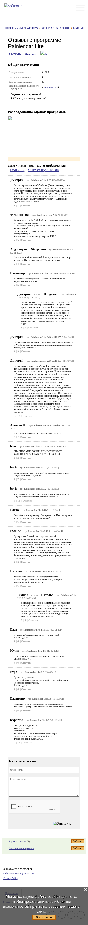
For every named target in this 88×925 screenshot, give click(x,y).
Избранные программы (21, 848)
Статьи (38, 18)
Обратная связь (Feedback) (18, 873)
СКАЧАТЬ (15, 54)
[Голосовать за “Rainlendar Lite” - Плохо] (20, 104)
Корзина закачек (17, 841)
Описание (30, 54)
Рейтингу (17, 170)
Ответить (26, 205)
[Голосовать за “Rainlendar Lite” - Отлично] (41, 104)
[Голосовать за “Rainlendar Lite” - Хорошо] (34, 104)
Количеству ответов (43, 170)
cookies (53, 896)
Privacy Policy (10, 878)
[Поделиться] (45, 54)
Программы (16, 18)
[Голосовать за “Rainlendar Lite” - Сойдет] (27, 104)
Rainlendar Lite (26, 46)
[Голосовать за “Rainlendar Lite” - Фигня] (14, 104)
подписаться (51, 87)
